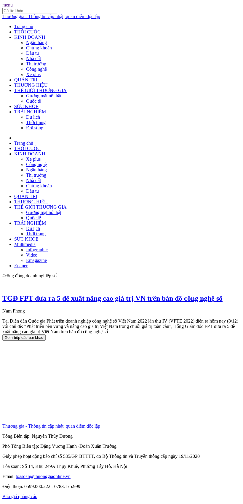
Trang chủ (23, 26)
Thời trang (36, 122)
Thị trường (36, 63)
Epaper (21, 265)
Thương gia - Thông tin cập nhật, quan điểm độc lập (51, 16)
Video (31, 254)
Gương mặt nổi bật (43, 95)
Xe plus (33, 74)
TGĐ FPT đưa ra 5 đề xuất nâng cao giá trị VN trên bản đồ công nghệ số (112, 298)
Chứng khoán (39, 47)
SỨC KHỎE (26, 106)
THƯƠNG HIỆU (31, 85)
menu (7, 4)
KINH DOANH (29, 37)
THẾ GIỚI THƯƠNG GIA (40, 90)
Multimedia (25, 244)
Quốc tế (33, 101)
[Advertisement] (121, 382)
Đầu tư (32, 53)
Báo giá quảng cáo (19, 496)
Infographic (37, 249)
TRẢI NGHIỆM (30, 111)
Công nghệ (36, 69)
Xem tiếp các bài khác (24, 337)
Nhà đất (33, 58)
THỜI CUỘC (27, 31)
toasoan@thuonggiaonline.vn (43, 476)
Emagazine (36, 260)
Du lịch (33, 117)
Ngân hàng (36, 42)
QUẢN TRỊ (25, 79)
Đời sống (34, 127)
